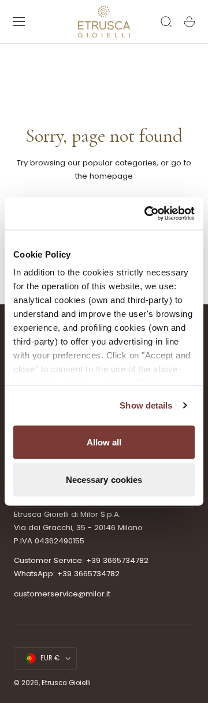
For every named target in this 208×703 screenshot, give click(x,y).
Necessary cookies (104, 480)
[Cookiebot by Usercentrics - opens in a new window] (147, 213)
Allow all (104, 442)
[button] (19, 22)
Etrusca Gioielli (66, 682)
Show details (146, 405)
